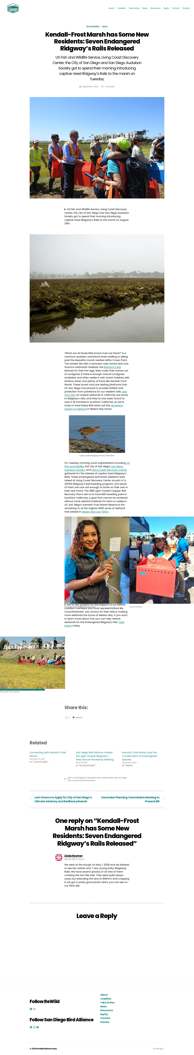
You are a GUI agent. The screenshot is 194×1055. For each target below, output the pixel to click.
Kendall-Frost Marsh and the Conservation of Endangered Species (139, 756)
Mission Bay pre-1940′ (94, 511)
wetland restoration (86, 780)
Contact (176, 8)
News (145, 8)
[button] (97, 562)
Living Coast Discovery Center (109, 470)
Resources (156, 8)
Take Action (134, 8)
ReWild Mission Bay (110, 777)
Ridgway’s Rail (112, 367)
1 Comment (110, 86)
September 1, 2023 (90, 86)
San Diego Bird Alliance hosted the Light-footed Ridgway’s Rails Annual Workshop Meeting (95, 756)
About (112, 8)
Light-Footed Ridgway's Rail (79, 777)
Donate (186, 8)
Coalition (121, 8)
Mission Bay (96, 777)
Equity (166, 8)
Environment (93, 26)
